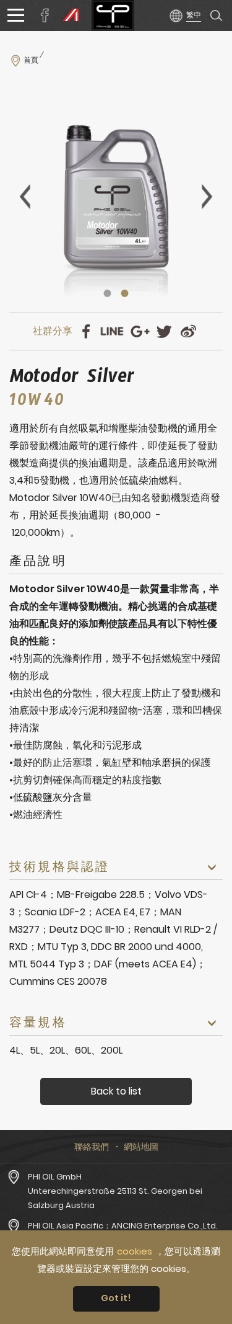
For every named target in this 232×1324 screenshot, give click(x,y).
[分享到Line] (112, 331)
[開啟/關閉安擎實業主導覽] (15, 15)
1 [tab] (107, 293)
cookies (134, 1251)
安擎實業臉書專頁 (45, 15)
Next (207, 196)
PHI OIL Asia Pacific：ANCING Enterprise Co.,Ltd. (123, 1226)
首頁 (31, 60)
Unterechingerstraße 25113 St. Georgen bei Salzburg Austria (115, 1198)
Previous (24, 196)
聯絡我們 (91, 1146)
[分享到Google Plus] (140, 331)
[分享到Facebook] (85, 331)
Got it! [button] (116, 1298)
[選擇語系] (184, 15)
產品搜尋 (216, 15)
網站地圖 (141, 1146)
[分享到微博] (188, 331)
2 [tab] (125, 293)
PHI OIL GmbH (55, 1177)
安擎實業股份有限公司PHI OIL (113, 15)
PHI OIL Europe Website (68, 15)
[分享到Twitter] (164, 331)
